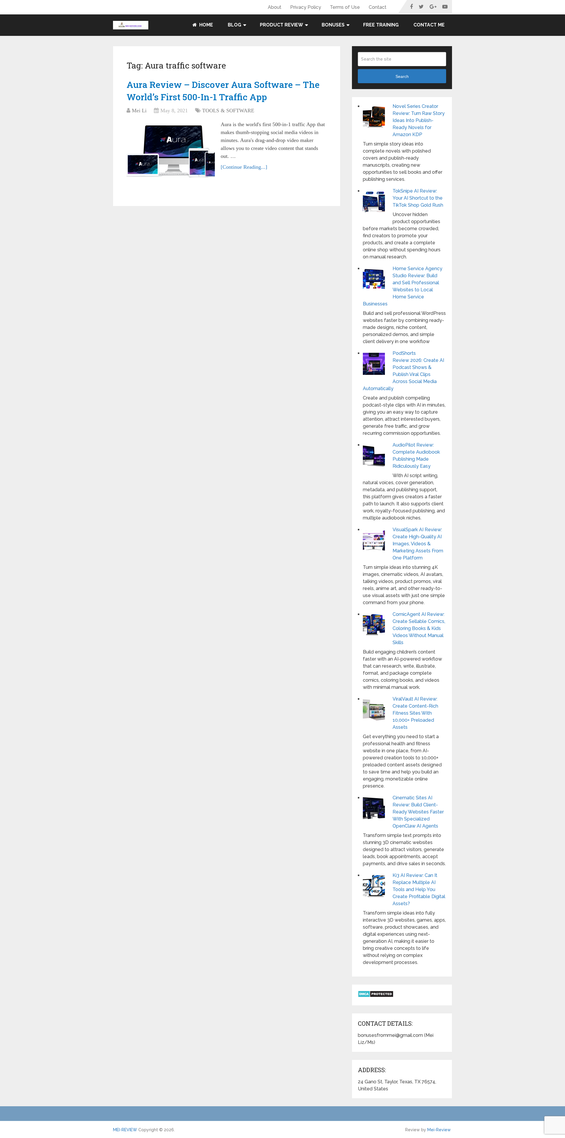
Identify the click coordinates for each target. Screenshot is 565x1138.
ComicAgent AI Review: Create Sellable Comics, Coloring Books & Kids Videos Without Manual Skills (419, 628)
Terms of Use (345, 7)
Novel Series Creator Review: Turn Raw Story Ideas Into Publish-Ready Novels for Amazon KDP (419, 120)
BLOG (234, 25)
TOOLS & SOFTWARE (228, 110)
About (274, 7)
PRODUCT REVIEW (281, 25)
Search (402, 76)
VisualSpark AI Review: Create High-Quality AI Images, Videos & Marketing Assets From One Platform (418, 544)
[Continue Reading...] (244, 167)
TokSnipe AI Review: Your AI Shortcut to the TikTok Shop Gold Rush (418, 198)
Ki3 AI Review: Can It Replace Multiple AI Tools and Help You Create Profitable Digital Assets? (419, 889)
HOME (205, 25)
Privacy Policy (305, 7)
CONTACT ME (429, 25)
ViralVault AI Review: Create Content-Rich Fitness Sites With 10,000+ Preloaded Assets (415, 713)
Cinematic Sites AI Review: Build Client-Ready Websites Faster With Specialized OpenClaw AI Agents (418, 812)
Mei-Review (439, 1129)
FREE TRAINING (381, 25)
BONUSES (333, 25)
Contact (377, 7)
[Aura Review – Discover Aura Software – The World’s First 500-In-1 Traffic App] (171, 150)
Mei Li (139, 110)
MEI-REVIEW (125, 1129)
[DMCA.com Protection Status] (375, 996)
